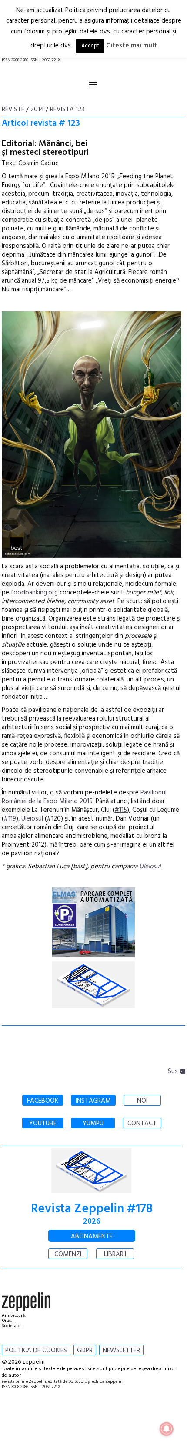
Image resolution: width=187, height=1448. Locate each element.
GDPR (85, 1350)
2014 (37, 109)
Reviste (13, 109)
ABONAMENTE (92, 1236)
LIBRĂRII (115, 1254)
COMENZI (67, 1254)
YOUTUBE (43, 1123)
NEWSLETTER (121, 1350)
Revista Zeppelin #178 (92, 1209)
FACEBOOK (42, 1101)
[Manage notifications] (167, 1429)
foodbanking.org (34, 592)
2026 (91, 1221)
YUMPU (93, 1123)
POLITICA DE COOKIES (36, 1350)
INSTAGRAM (93, 1101)
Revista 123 (67, 109)
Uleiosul (32, 819)
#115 (120, 810)
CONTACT (142, 1123)
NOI (142, 1101)
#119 (9, 819)
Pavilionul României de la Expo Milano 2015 (84, 797)
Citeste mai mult (131, 45)
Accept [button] (90, 45)
